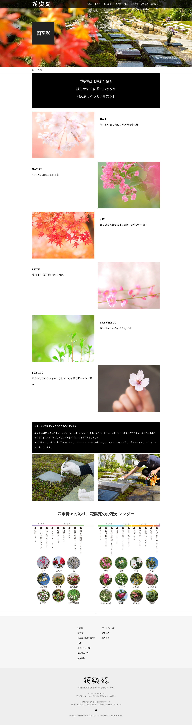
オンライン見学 (108, 628)
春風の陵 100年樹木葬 (112, 4)
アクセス (144, 4)
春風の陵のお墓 (84, 648)
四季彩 (98, 4)
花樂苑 (89, 4)
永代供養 (134, 4)
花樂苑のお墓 (83, 653)
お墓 (126, 4)
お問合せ (154, 4)
